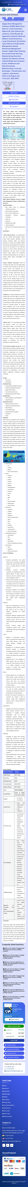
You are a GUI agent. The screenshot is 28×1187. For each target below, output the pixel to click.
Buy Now (14, 1040)
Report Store (6, 1091)
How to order (6, 1110)
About (4, 1085)
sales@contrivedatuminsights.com (17, 4)
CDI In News (6, 1099)
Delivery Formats (7, 1116)
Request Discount (11, 1053)
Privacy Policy (6, 1102)
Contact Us (6, 1088)
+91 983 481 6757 (7, 2)
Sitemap (5, 1096)
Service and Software (19, 18)
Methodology (6, 1094)
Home (4, 18)
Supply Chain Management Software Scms (14, 19)
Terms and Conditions (8, 1105)
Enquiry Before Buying (12, 1057)
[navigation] (25, 10)
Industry (10, 18)
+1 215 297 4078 (18, 2)
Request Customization (13, 1049)
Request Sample (14, 1019)
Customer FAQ (6, 1108)
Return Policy (6, 1113)
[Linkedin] (11, 1145)
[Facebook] (3, 1145)
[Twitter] (7, 1145)
